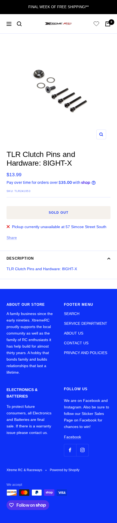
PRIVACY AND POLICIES (85, 353)
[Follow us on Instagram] (82, 450)
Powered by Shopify (64, 470)
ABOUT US (73, 333)
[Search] (19, 23)
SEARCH (71, 313)
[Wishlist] (96, 24)
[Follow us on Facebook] (70, 450)
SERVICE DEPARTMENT (85, 323)
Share (12, 237)
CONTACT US (76, 343)
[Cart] (107, 23)
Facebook (72, 437)
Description (20, 258)
